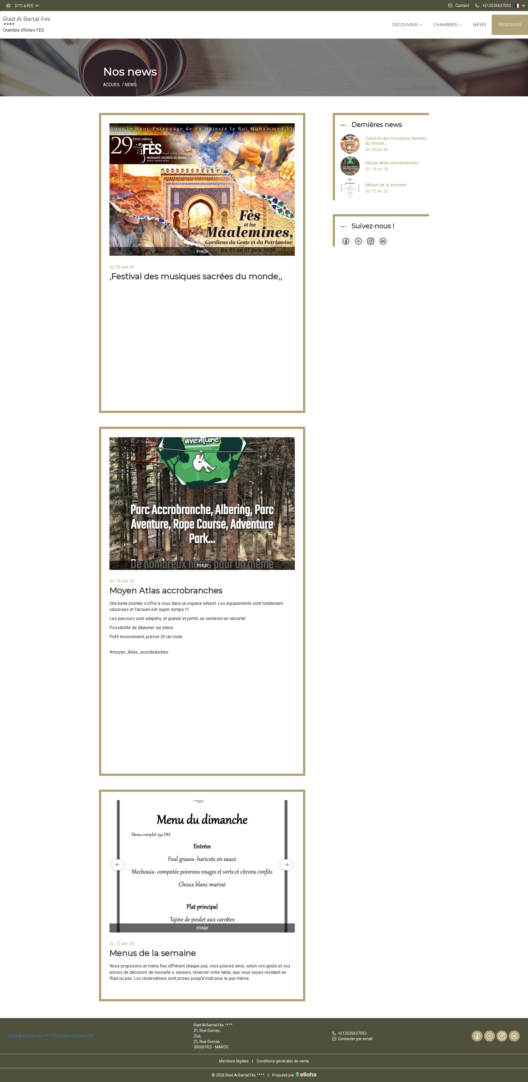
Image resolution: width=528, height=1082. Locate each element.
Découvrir (405, 24)
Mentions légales (234, 1061)
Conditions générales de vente (283, 1061)
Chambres (445, 24)
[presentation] (117, 864)
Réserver (510, 24)
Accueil (111, 84)
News (479, 24)
